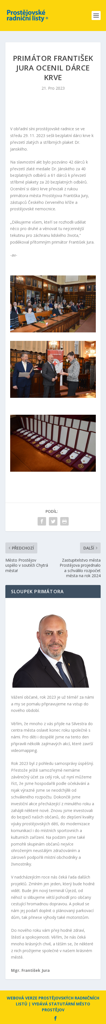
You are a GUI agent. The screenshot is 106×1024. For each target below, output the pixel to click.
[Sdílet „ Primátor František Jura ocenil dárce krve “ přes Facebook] (41, 521)
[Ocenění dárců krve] (53, 331)
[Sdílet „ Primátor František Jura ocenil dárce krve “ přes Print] (64, 521)
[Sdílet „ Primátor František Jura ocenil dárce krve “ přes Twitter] (53, 521)
